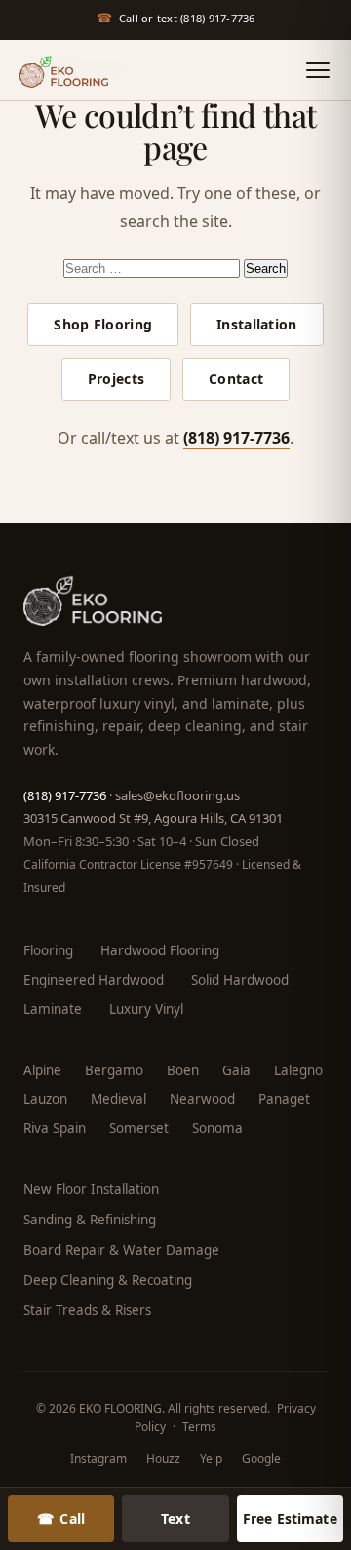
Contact (236, 378)
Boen (183, 1070)
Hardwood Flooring (159, 950)
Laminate (52, 1009)
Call (61, 1518)
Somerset (139, 1128)
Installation (256, 324)
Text (175, 1518)
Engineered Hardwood (93, 979)
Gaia (236, 1070)
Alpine (42, 1070)
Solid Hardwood (240, 979)
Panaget (284, 1098)
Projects (116, 378)
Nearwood (202, 1098)
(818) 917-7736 (236, 437)
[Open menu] (317, 70)
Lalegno (298, 1070)
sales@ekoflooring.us (177, 795)
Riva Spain (54, 1128)
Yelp (211, 1459)
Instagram (98, 1459)
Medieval (118, 1098)
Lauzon (45, 1098)
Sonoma (217, 1128)
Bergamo (114, 1070)
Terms (199, 1426)
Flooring (48, 950)
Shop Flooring (103, 324)
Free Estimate (290, 1518)
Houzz (163, 1459)
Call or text (176, 17)
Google (261, 1459)
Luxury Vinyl (146, 1009)
